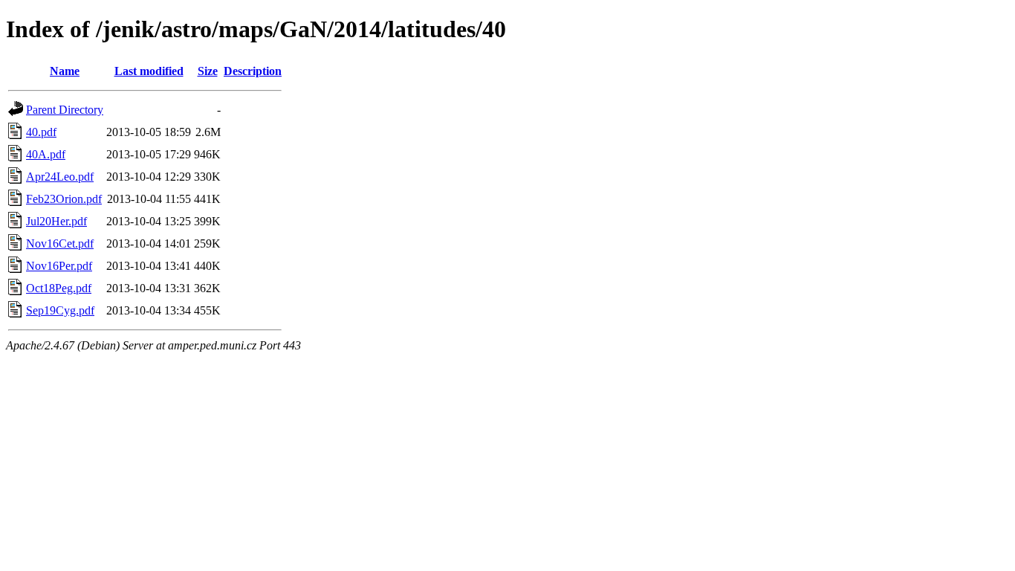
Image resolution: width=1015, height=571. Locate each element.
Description (253, 71)
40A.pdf (45, 154)
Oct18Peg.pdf (58, 288)
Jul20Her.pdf (56, 221)
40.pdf (41, 132)
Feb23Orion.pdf (64, 199)
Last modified (149, 71)
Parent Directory (64, 109)
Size (208, 71)
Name (65, 71)
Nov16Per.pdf (59, 265)
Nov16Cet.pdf (60, 243)
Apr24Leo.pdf (60, 176)
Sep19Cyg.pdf (60, 310)
